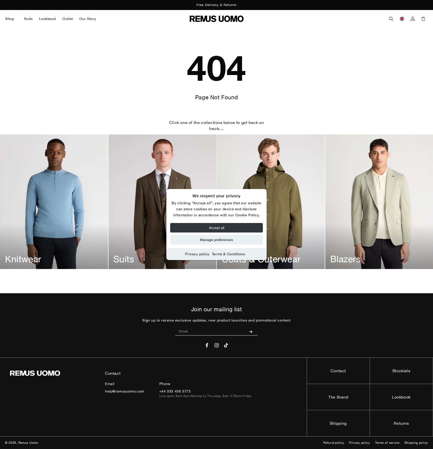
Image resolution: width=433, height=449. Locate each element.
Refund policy (333, 442)
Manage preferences (216, 240)
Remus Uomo (28, 442)
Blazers (345, 259)
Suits (124, 259)
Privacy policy (197, 254)
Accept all (216, 228)
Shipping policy (416, 442)
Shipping (338, 423)
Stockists (401, 370)
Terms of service (387, 442)
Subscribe (253, 331)
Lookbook (401, 397)
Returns (401, 423)
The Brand (338, 397)
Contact (338, 370)
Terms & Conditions (228, 254)
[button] (11, 19)
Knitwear (23, 259)
